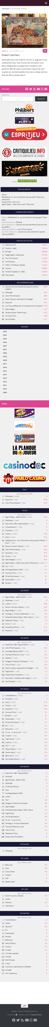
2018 (5, 360)
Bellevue (19, 222)
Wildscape (8, 292)
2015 (5, 371)
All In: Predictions (11, 973)
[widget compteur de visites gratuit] (27, 182)
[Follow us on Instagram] (42, 89)
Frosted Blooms (10, 527)
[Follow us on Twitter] (30, 89)
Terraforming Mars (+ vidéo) (15, 272)
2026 (5, 332)
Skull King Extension (12, 759)
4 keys (7, 963)
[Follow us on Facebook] (26, 89)
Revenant (8, 631)
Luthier (7, 534)
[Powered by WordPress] (16, 1015)
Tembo (7, 556)
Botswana (8, 729)
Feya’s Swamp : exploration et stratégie (19, 299)
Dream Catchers (11, 55)
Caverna (8, 268)
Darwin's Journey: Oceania (14, 546)
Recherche (5, 95)
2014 (5, 375)
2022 (5, 346)
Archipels (8, 970)
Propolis (8, 875)
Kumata (8, 957)
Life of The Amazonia (25, 229)
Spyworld (8, 303)
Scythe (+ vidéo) (10, 248)
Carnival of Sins (10, 316)
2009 (5, 392)
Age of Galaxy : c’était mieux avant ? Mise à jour (18, 204)
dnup (7, 537)
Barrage (8, 252)
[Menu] (46, 3)
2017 (5, 364)
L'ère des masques (11, 953)
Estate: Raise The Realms (14, 675)
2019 (5, 357)
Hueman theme (36, 1015)
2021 (5, 349)
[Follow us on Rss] (34, 89)
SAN (6, 878)
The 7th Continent (11, 258)
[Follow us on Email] (45, 89)
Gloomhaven (9, 275)
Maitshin (8, 658)
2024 (5, 339)
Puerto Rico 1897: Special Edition (16, 524)
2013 (5, 378)
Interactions (6, 200)
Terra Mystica (10, 262)
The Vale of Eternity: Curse (14, 655)
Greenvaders (9, 580)
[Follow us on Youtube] (38, 89)
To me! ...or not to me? (13, 732)
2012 (5, 382)
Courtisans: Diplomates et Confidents (18, 967)
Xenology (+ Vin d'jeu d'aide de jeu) (17, 614)
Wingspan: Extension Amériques (16, 661)
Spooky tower (10, 882)
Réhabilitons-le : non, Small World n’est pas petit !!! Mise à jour (23, 197)
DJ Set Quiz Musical (12, 576)
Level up (8, 742)
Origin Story (9, 671)
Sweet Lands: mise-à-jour (11, 202)
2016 (5, 367)
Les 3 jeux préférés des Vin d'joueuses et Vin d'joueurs (24, 306)
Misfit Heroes (10, 960)
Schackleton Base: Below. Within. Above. (19, 617)
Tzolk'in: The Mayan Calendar (15, 265)
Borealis (8, 583)
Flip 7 (7, 746)
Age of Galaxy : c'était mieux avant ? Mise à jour (21, 563)
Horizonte (8, 530)
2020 (5, 353)
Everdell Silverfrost (12, 627)
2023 (5, 342)
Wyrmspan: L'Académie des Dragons (18, 678)
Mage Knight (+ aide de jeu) (14, 255)
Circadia (8, 736)
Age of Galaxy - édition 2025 (15, 517)
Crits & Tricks (10, 665)
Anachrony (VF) (10, 245)
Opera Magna (10, 309)
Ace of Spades (10, 319)
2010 (5, 389)
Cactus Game (10, 752)
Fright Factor (9, 739)
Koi (6, 566)
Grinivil (4, 195)
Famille (5, 51)
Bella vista (9, 756)
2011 (5, 385)
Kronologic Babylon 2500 (14, 570)
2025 (5, 335)
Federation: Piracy (11, 621)
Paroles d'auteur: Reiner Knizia (15, 313)
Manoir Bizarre (10, 749)
